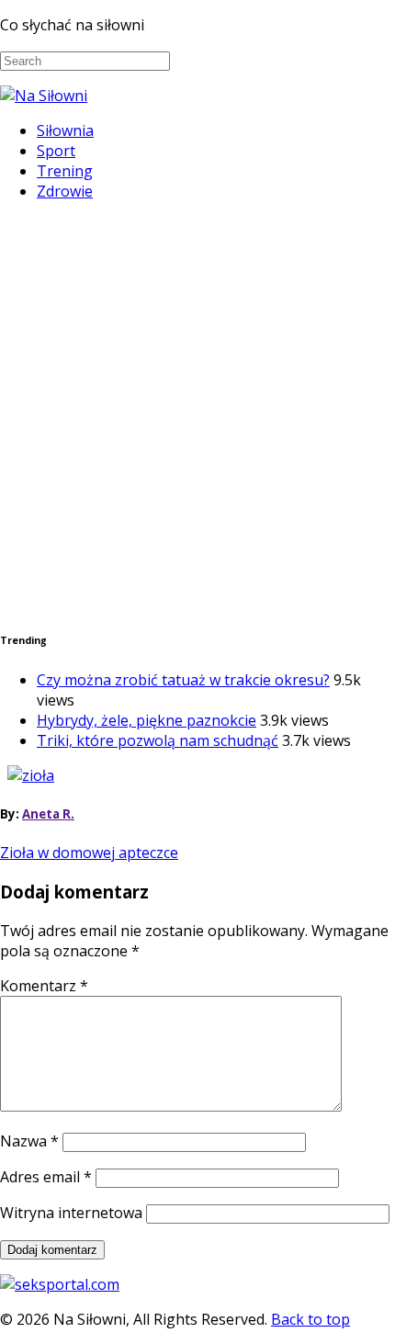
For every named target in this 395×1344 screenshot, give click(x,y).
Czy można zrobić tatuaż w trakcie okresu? (183, 680)
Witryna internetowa (71, 1213)
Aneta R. (48, 814)
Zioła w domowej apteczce (89, 852)
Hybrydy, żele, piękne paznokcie (146, 720)
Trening (65, 171)
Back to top (310, 1319)
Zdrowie (65, 191)
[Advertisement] (197, 413)
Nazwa (29, 1141)
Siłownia (65, 130)
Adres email (46, 1177)
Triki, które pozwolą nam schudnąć (157, 740)
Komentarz (44, 986)
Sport (56, 151)
